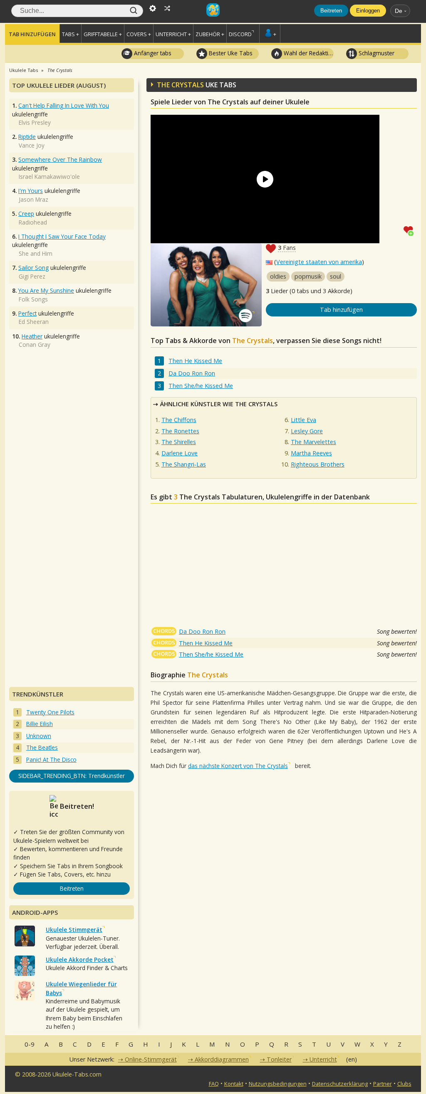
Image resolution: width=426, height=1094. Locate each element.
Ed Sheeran (34, 322)
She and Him (35, 253)
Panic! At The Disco (51, 759)
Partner (382, 1083)
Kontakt (233, 1083)
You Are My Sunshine (46, 290)
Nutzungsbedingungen (278, 1083)
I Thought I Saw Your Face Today (62, 236)
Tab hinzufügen (32, 34)
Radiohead (33, 222)
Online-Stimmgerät (151, 1059)
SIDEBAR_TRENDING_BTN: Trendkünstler (71, 776)
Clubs (404, 1083)
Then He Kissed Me (195, 361)
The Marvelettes (313, 442)
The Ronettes (180, 431)
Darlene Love (179, 453)
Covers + (138, 34)
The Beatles (42, 747)
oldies (278, 276)
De (398, 10)
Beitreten (331, 10)
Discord (240, 34)
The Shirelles (178, 442)
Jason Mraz (33, 199)
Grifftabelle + (103, 34)
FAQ (214, 1083)
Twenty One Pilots (50, 712)
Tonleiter (279, 1059)
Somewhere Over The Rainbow (60, 159)
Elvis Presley (35, 122)
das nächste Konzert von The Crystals (238, 766)
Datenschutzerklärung (340, 1083)
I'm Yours (30, 191)
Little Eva (303, 420)
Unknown (38, 736)
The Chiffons (178, 420)
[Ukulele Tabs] (213, 7)
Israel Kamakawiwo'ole (49, 176)
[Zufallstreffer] (167, 7)
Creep (26, 213)
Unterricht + (173, 34)
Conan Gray (34, 344)
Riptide (27, 137)
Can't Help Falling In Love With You (63, 105)
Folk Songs (33, 299)
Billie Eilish (39, 724)
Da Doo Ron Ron (191, 373)
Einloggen (368, 10)
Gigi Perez (32, 276)
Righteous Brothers (317, 464)
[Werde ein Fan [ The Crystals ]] (410, 230)
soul (335, 276)
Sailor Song (33, 268)
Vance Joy (32, 145)
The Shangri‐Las (183, 464)
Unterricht (323, 1059)
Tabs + (70, 34)
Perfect (27, 313)
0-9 (30, 1044)
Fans (287, 248)
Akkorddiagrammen (222, 1059)
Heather (32, 336)
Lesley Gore (307, 431)
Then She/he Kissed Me (200, 386)
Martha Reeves (311, 453)
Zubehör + (210, 34)
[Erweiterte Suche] (152, 7)
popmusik (308, 276)
